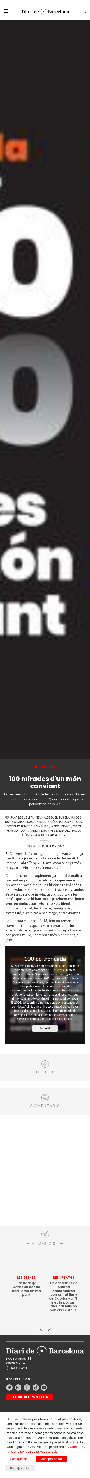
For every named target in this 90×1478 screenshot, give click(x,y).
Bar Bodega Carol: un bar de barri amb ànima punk (26, 1289)
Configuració (18, 1459)
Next (49, 1327)
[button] (6, 11)
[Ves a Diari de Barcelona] (43, 12)
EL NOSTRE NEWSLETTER (30, 1397)
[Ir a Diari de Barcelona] (45, 1349)
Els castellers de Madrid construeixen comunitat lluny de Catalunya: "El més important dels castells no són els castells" (63, 1296)
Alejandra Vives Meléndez (50, 830)
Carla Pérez (57, 835)
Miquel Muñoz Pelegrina (55, 822)
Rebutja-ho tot (20, 1468)
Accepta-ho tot (51, 1459)
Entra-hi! (45, 1028)
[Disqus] (45, 1170)
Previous (41, 1327)
